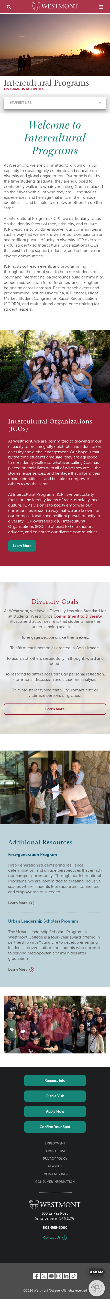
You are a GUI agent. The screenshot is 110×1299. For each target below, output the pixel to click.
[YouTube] (51, 1276)
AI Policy (55, 1166)
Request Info (55, 1080)
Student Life (20, 102)
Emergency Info (55, 1174)
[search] (9, 7)
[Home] (55, 7)
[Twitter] (44, 1276)
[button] (100, 102)
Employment (55, 1143)
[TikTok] (73, 1276)
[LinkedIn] (66, 1276)
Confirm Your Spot (55, 1127)
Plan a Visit (55, 1096)
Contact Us (52, 1237)
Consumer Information (55, 1182)
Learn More (22, 546)
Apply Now (55, 1111)
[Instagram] (59, 1276)
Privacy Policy (55, 1158)
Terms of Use (55, 1151)
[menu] (101, 7)
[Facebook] (36, 1276)
